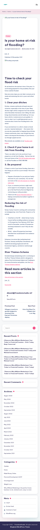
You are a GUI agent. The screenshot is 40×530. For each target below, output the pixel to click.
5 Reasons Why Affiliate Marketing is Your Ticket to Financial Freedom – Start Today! (19, 366)
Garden (6, 466)
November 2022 (9, 403)
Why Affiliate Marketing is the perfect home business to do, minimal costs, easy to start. (18, 489)
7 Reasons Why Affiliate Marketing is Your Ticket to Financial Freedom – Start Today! (19, 372)
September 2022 (9, 410)
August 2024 (8, 396)
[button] (11, 299)
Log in (8, 502)
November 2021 (9, 446)
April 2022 (7, 428)
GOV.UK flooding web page (26, 158)
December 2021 (9, 442)
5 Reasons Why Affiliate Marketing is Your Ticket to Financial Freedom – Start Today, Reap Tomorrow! (19, 342)
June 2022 (7, 421)
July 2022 (7, 417)
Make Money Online (10, 473)
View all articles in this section (14, 277)
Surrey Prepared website (24, 194)
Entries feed (10, 506)
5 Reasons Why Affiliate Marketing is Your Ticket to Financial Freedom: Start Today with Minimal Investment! (20, 350)
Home (8, 36)
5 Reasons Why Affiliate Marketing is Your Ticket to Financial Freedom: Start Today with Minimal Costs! (20, 359)
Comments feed (11, 510)
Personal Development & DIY (13, 477)
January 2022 (8, 439)
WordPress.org (10, 513)
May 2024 (7, 399)
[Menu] (37, 4)
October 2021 (8, 450)
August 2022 (8, 414)
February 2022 (8, 435)
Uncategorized (9, 481)
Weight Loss (8, 484)
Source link (8, 285)
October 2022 (8, 406)
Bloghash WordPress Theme (20, 527)
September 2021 (9, 453)
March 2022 (8, 432)
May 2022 (7, 424)
